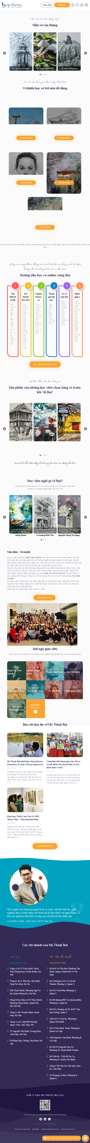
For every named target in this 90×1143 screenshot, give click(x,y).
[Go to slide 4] (46, 74)
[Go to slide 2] (42, 74)
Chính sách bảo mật (22, 1129)
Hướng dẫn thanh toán (49, 1129)
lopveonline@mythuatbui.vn (34, 1115)
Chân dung (26, 175)
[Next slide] (85, 53)
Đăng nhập (47, 5)
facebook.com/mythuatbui (56, 1115)
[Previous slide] (4, 53)
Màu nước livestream (45, 68)
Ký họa (64, 130)
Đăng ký (62, 5)
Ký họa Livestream (21, 68)
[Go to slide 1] (40, 74)
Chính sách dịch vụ (68, 1129)
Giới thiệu (35, 1129)
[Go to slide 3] (44, 74)
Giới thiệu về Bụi (44, 597)
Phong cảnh (26, 130)
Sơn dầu (45, 220)
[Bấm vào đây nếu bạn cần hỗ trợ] (85, 1138)
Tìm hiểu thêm (26, 138)
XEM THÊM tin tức (45, 846)
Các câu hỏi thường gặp (45, 364)
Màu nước (63, 175)
